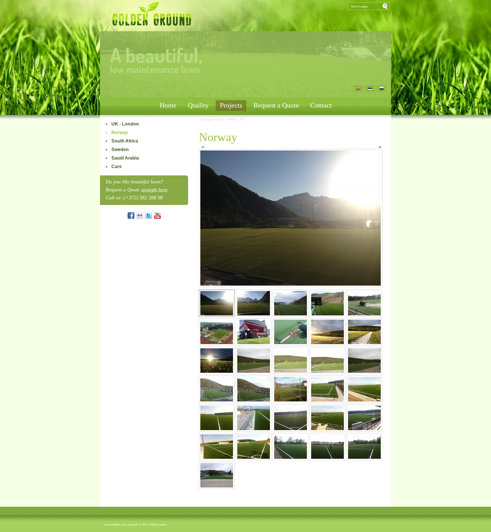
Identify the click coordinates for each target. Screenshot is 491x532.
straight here (154, 189)
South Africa (124, 141)
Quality (198, 105)
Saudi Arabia (125, 158)
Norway (119, 132)
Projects (231, 105)
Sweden (120, 149)
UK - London (125, 124)
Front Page (206, 119)
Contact (321, 105)
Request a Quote (276, 105)
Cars (116, 166)
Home (168, 105)
